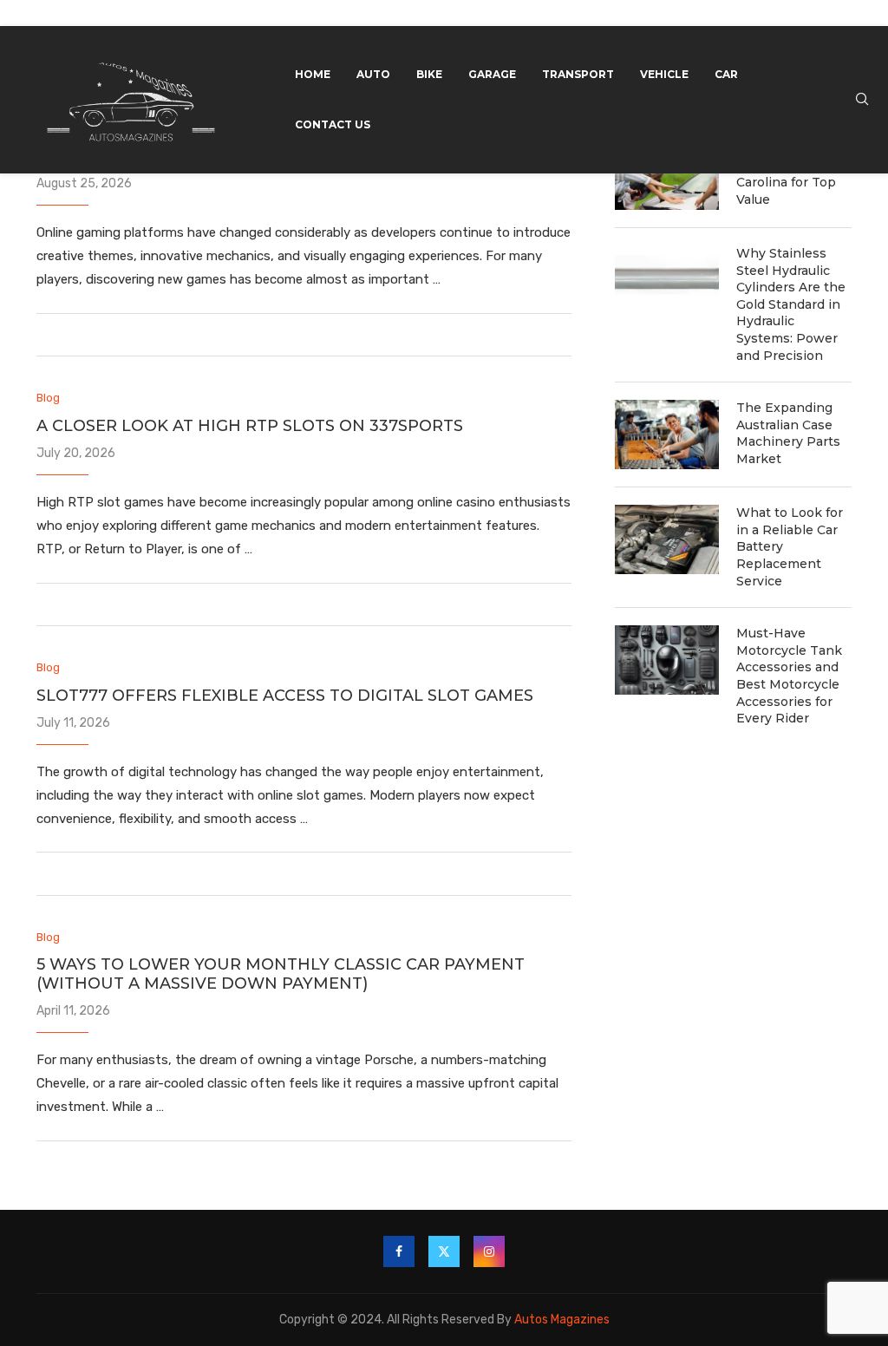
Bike (429, 74)
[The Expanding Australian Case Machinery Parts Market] (667, 434)
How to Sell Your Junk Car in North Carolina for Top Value (791, 173)
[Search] (862, 100)
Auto (373, 74)
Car (726, 74)
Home (312, 74)
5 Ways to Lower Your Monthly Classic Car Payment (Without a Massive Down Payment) (280, 974)
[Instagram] (489, 1251)
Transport (578, 74)
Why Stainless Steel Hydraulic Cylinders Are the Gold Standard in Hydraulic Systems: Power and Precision (791, 304)
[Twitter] (444, 1251)
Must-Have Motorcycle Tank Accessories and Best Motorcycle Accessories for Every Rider (789, 675)
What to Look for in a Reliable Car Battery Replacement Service (789, 546)
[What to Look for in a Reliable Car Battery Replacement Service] (667, 539)
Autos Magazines (562, 1319)
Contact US (332, 124)
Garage (492, 74)
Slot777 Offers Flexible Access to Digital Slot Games (284, 695)
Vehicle (664, 74)
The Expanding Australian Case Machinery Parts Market (788, 433)
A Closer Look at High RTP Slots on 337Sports (249, 425)
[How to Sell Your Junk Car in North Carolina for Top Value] (667, 175)
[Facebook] (399, 1251)
